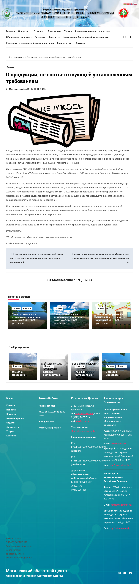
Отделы (38, 31)
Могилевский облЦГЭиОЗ (21, 89)
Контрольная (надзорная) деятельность (85, 37)
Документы (54, 31)
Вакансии (40, 37)
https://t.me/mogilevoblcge (84, 431)
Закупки (80, 43)
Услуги (68, 31)
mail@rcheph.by (118, 443)
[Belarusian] (124, 4)
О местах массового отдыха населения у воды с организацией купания (27, 317)
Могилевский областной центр (36, 570)
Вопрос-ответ (65, 43)
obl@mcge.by (82, 421)
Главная (10, 31)
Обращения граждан (18, 37)
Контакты (54, 37)
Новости (27, 308)
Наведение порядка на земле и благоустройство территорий (111, 317)
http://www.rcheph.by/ (120, 465)
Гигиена (10, 67)
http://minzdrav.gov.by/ (121, 528)
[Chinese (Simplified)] (128, 4)
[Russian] (135, 4)
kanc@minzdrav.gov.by (121, 505)
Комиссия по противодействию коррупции (30, 43)
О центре (23, 31)
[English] (131, 4)
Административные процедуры (92, 31)
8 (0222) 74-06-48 (84, 413)
